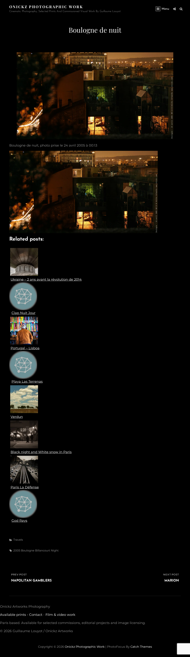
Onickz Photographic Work (46, 6)
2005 (16, 550)
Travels (18, 539)
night (55, 550)
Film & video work (60, 615)
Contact (35, 615)
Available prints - (14, 615)
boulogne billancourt (35, 550)
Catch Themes (141, 646)
